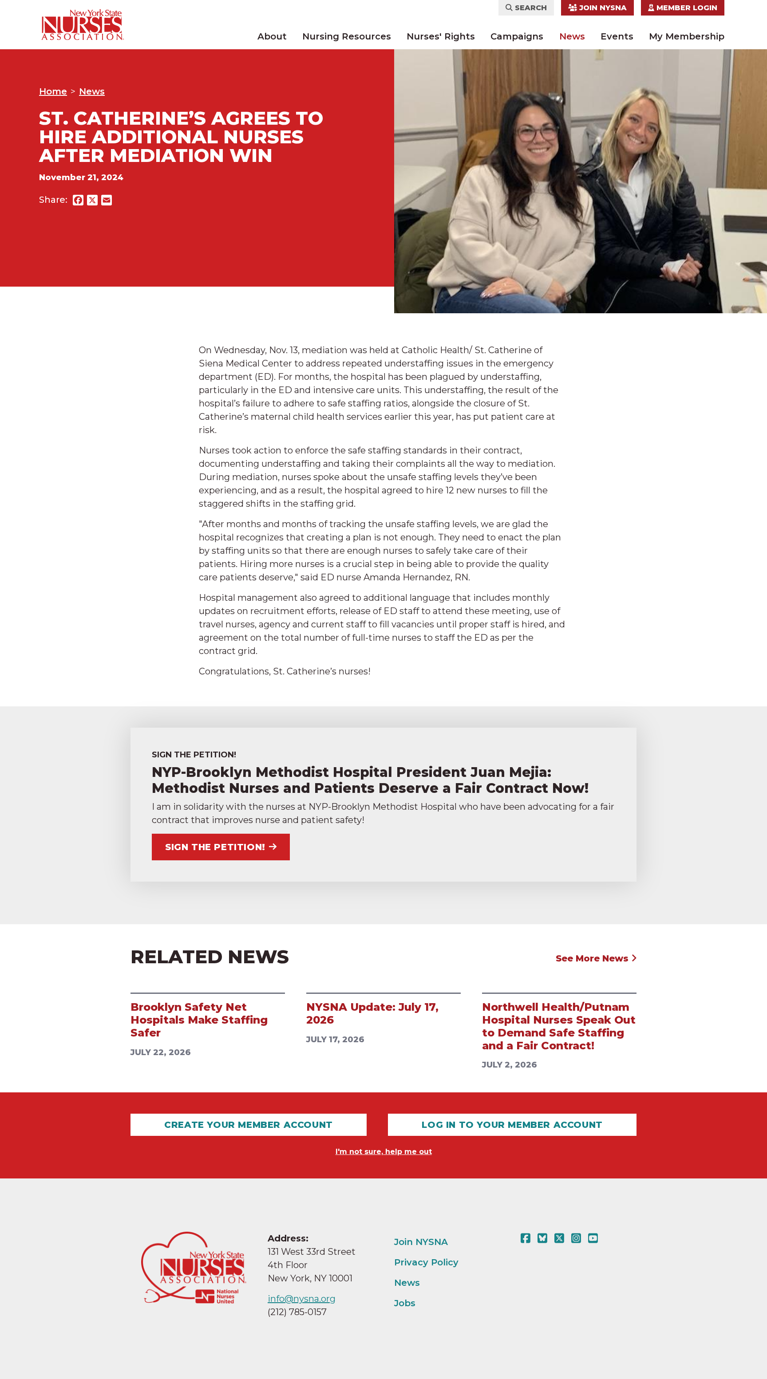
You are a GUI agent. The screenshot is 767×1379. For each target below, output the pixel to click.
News (572, 36)
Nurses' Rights (441, 36)
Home (53, 91)
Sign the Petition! (215, 847)
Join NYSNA (602, 8)
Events (617, 36)
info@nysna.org (302, 1298)
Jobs (404, 1303)
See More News (593, 958)
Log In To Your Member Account (512, 1124)
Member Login (685, 8)
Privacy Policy (426, 1262)
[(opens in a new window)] (527, 1238)
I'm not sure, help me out (384, 1151)
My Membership (686, 36)
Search (530, 8)
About (272, 36)
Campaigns (516, 36)
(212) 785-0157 (297, 1312)
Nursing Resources (346, 36)
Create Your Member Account (248, 1124)
